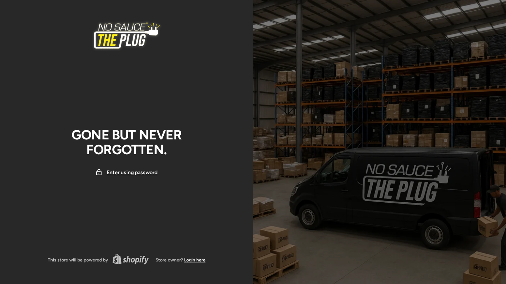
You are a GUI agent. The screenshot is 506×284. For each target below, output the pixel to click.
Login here (195, 260)
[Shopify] (128, 260)
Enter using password (132, 172)
